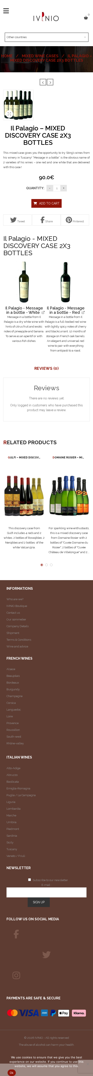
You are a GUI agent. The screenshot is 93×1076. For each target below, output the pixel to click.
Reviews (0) (46, 368)
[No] (87, 1064)
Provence (12, 723)
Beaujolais (13, 675)
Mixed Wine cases (40, 56)
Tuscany (11, 849)
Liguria (10, 802)
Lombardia (13, 808)
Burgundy (13, 689)
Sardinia (11, 835)
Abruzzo (12, 775)
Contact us (13, 612)
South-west (13, 736)
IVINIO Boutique (16, 606)
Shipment (12, 633)
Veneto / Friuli (15, 856)
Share (49, 221)
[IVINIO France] (46, 955)
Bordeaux (12, 682)
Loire (9, 716)
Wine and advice (17, 646)
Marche (11, 815)
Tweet (21, 221)
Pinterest (78, 221)
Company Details (17, 626)
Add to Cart (49, 203)
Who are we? (14, 599)
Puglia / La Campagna (21, 795)
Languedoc (13, 709)
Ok (12, 1072)
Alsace (10, 669)
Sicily (9, 842)
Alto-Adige (13, 768)
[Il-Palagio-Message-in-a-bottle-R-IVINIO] (65, 282)
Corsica (11, 702)
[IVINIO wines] (16, 934)
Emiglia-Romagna (18, 788)
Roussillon (13, 729)
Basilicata (12, 781)
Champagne (14, 696)
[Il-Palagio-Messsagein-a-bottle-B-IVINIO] (24, 282)
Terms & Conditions (18, 639)
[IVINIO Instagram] (16, 976)
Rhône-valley (15, 743)
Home (7, 56)
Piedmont (12, 829)
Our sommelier (16, 619)
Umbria (11, 822)
